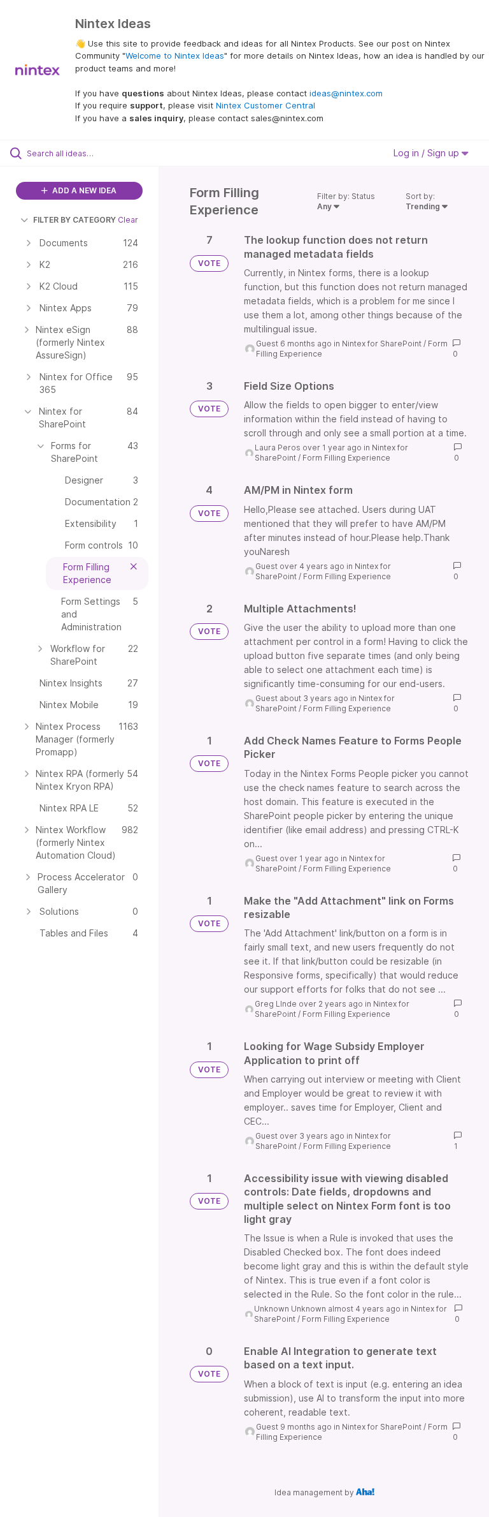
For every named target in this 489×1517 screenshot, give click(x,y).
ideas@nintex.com (346, 93)
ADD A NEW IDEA (83, 190)
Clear (128, 220)
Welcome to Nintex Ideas (174, 55)
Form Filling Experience (346, 458)
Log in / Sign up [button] (427, 152)
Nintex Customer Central (265, 105)
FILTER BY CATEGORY (74, 220)
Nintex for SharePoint (382, 343)
